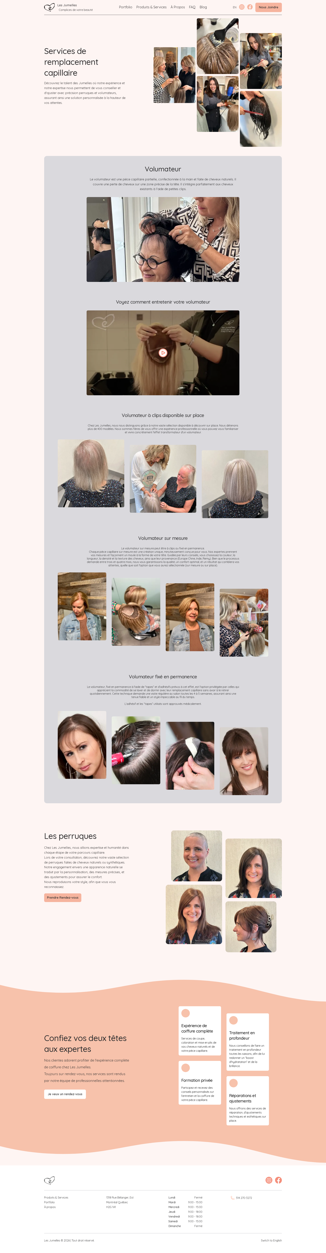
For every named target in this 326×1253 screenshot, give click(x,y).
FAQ (192, 7)
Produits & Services (151, 7)
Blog (203, 7)
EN (234, 7)
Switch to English (271, 1240)
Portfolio (125, 7)
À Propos (178, 7)
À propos (50, 1207)
